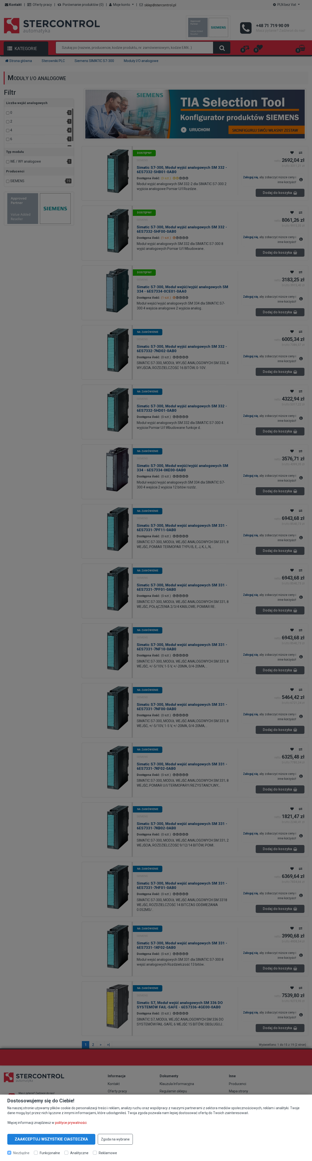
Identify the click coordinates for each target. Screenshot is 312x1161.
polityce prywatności (71, 1123)
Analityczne (79, 1153)
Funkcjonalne (50, 1153)
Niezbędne (21, 1153)
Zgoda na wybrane (115, 1139)
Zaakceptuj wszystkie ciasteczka (51, 1139)
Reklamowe (108, 1153)
